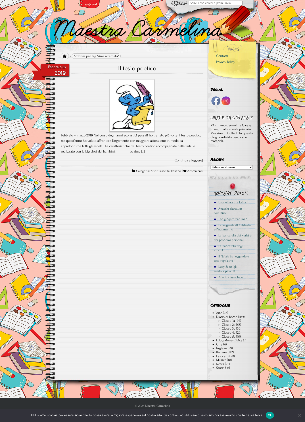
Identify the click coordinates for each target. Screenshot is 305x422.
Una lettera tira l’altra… (232, 202)
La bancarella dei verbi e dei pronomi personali (232, 238)
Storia (220, 368)
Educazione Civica (229, 340)
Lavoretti (222, 356)
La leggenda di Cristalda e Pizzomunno (232, 227)
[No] (299, 415)
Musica (221, 360)
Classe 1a (228, 321)
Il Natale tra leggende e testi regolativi (231, 259)
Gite (219, 344)
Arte (153, 171)
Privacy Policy (225, 62)
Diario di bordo (226, 317)
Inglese (221, 348)
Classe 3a (228, 328)
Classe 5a (228, 336)
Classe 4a (163, 171)
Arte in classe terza (230, 277)
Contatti (222, 56)
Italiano (176, 171)
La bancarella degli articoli (228, 248)
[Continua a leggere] (188, 160)
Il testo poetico (137, 68)
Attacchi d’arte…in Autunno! (228, 211)
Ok (270, 415)
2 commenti (195, 171)
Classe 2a (228, 325)
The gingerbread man (232, 219)
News (220, 364)
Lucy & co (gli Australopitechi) (225, 269)
